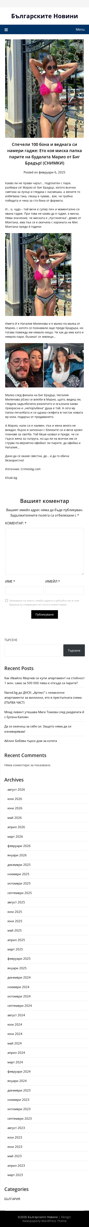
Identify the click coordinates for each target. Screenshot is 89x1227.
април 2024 (16, 1052)
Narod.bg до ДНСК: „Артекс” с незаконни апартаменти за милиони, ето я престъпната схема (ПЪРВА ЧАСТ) (43, 697)
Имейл (52, 581)
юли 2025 (14, 912)
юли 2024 (14, 1024)
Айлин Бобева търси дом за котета (30, 741)
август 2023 (16, 1128)
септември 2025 (19, 893)
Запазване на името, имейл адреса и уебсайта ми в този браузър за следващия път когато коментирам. (44, 602)
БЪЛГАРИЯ (12, 1199)
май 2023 (14, 1156)
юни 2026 (14, 808)
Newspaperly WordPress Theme (44, 1221)
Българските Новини (44, 16)
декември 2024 (19, 977)
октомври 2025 (19, 883)
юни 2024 (14, 1034)
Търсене (10, 640)
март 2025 (15, 949)
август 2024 (16, 1015)
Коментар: (15, 523)
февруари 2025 (19, 958)
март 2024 (15, 1062)
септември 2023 (19, 1118)
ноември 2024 (18, 987)
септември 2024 (19, 1005)
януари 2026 (17, 855)
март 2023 (15, 1175)
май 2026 (14, 818)
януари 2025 (17, 968)
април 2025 (16, 940)
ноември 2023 (18, 1100)
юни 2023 (14, 1147)
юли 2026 (14, 799)
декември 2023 (19, 1090)
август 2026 (16, 789)
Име (10, 581)
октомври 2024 (19, 996)
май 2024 (14, 1043)
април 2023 (16, 1165)
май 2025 (14, 930)
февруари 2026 (19, 846)
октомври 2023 (19, 1109)
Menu (80, 29)
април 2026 (16, 827)
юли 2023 (14, 1137)
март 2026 (15, 836)
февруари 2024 (19, 1071)
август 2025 (16, 902)
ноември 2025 (18, 874)
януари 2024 (17, 1081)
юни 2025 (14, 921)
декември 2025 (19, 865)
